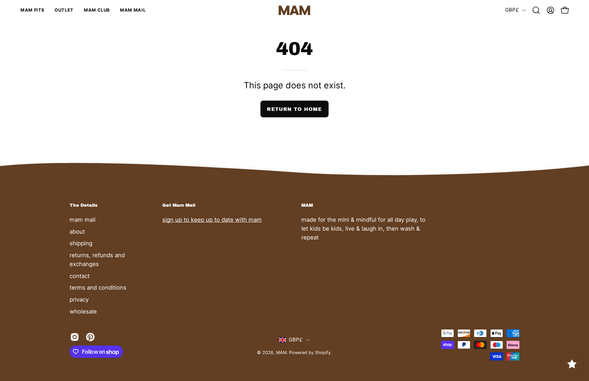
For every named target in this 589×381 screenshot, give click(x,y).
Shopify (323, 352)
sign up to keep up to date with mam (212, 219)
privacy (79, 299)
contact (80, 275)
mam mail (82, 219)
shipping (81, 243)
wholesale (83, 311)
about (77, 231)
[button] (536, 10)
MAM (281, 352)
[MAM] (294, 10)
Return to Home (294, 109)
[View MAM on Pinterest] (90, 337)
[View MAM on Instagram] (75, 337)
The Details (83, 205)
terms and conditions (98, 287)
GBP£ (512, 10)
